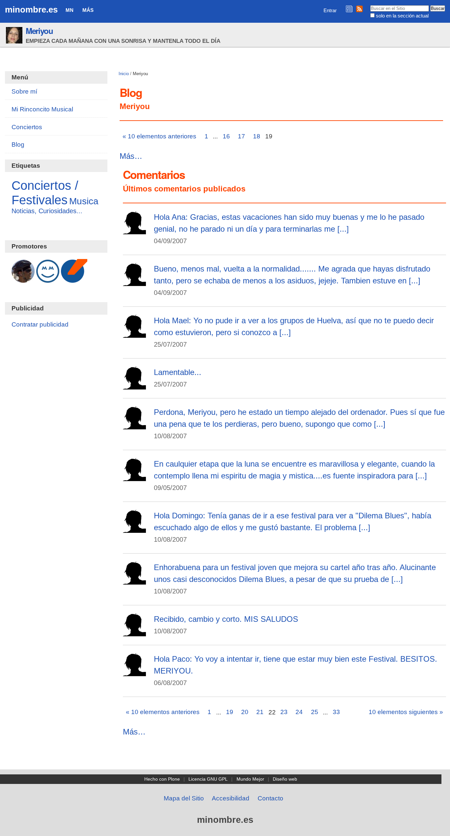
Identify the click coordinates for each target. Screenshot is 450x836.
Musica (83, 201)
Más (88, 10)
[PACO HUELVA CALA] (134, 631)
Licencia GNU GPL (208, 779)
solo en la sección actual (402, 15)
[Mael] (134, 385)
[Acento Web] (74, 279)
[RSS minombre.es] (359, 8)
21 (260, 711)
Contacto (270, 798)
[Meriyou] (134, 229)
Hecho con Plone (162, 779)
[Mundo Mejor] (47, 279)
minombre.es (31, 9)
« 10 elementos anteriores (159, 136)
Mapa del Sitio (184, 798)
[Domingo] (134, 424)
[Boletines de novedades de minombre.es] (349, 8)
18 (256, 136)
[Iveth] (134, 476)
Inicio (124, 73)
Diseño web (285, 779)
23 (284, 711)
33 (336, 711)
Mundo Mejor (250, 779)
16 (226, 136)
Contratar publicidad (40, 324)
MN (69, 10)
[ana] (134, 281)
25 (314, 711)
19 (229, 711)
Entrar (330, 10)
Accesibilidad (230, 798)
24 (299, 711)
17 (241, 136)
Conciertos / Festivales (45, 192)
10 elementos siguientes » (406, 711)
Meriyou (39, 30)
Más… (131, 156)
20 (244, 711)
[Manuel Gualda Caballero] (23, 279)
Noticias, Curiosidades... (47, 211)
